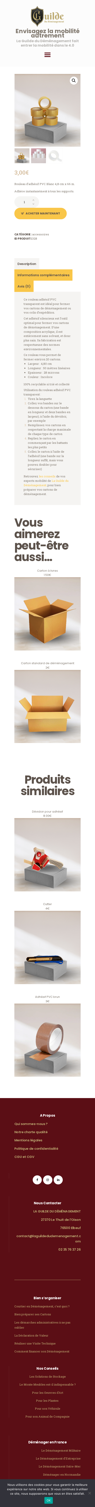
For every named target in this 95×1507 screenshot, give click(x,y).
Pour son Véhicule (47, 1409)
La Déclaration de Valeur (31, 1335)
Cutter (47, 989)
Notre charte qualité (31, 1132)
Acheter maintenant (43, 213)
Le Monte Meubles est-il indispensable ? (47, 1384)
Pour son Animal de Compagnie (47, 1416)
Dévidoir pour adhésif (47, 896)
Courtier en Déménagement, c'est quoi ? (42, 1306)
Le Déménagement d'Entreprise (58, 1458)
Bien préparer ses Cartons (32, 1314)
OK (49, 1500)
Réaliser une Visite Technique (35, 1343)
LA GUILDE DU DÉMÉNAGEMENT (57, 1211)
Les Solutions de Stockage (47, 1376)
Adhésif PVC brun (47, 1082)
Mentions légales (28, 1140)
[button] (74, 81)
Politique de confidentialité (36, 1148)
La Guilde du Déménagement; (46, 483)
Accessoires (40, 234)
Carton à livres (47, 655)
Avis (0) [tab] (23, 286)
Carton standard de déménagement (47, 746)
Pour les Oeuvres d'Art (47, 1393)
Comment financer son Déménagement (41, 1351)
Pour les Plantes (47, 1401)
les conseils (47, 476)
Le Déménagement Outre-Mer (60, 1466)
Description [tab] (26, 263)
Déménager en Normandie (62, 1475)
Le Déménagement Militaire (61, 1450)
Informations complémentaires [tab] (43, 275)
